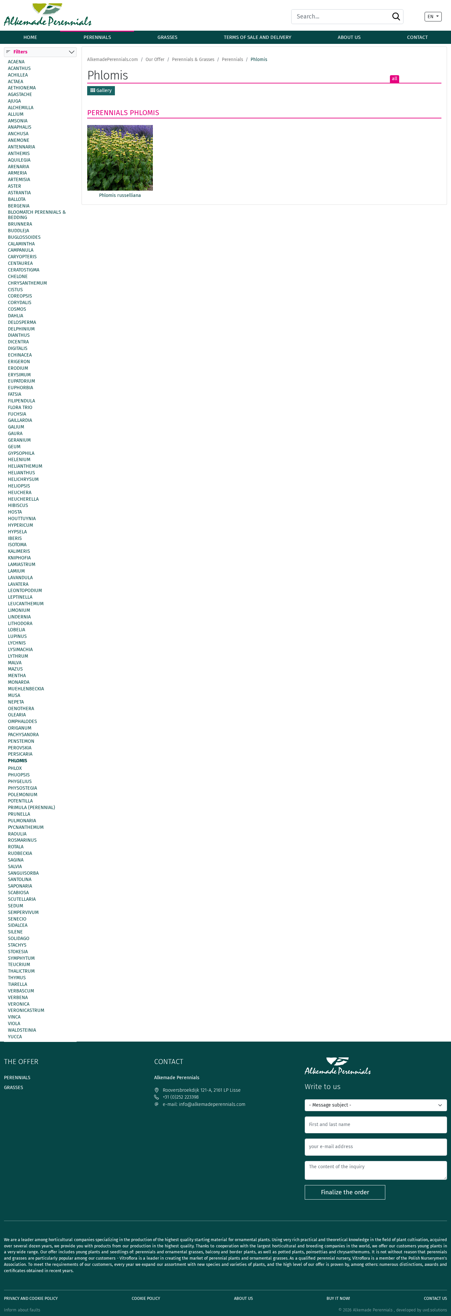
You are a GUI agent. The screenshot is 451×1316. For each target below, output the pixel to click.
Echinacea (20, 355)
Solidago (18, 938)
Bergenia (18, 205)
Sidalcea (17, 925)
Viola (14, 1023)
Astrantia (19, 193)
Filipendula (21, 401)
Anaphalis (19, 127)
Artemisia (19, 179)
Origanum (19, 728)
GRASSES (167, 37)
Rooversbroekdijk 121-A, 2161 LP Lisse (201, 1090)
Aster (14, 186)
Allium (15, 114)
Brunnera (20, 224)
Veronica (18, 1004)
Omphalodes (22, 721)
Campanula (20, 250)
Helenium (19, 459)
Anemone (18, 140)
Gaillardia (20, 420)
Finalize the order (345, 1192)
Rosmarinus (22, 840)
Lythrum (18, 656)
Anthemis (19, 153)
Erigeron (19, 361)
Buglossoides (24, 237)
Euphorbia (20, 388)
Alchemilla (20, 107)
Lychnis (17, 643)
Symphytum (21, 958)
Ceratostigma (23, 270)
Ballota (16, 199)
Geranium (19, 440)
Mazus (15, 669)
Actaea (15, 81)
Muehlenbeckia (26, 689)
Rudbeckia (20, 853)
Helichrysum (23, 479)
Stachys (17, 945)
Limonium (19, 610)
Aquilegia (19, 160)
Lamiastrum (21, 564)
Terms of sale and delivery (257, 37)
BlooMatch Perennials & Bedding (37, 215)
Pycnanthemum (26, 827)
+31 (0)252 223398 (180, 1097)
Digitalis (17, 348)
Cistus (15, 289)
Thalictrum (21, 971)
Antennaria (21, 147)
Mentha (17, 675)
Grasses (13, 1087)
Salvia (15, 866)
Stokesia (18, 952)
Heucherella (23, 499)
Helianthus (21, 473)
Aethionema (22, 88)
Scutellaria (22, 899)
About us (349, 37)
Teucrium (19, 964)
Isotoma (17, 545)
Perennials (107, 112)
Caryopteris (22, 257)
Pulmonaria (22, 821)
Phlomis (17, 761)
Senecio (17, 919)
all (394, 78)
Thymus (17, 978)
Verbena (18, 997)
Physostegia (22, 788)
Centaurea (20, 263)
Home (30, 37)
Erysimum (19, 374)
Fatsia (14, 394)
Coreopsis (20, 296)
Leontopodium (25, 590)
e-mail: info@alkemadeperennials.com (203, 1104)
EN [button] (431, 16)
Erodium (18, 368)
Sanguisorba (23, 873)
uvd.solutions (435, 1309)
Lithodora (20, 623)
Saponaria (20, 886)
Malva (14, 662)
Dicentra (18, 342)
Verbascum (21, 991)
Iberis (15, 538)
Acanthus (19, 68)
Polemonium (22, 794)
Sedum (15, 906)
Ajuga (14, 101)
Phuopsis (19, 775)
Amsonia (17, 120)
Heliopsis (19, 486)
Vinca (14, 1017)
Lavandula (20, 577)
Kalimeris (19, 551)
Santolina (19, 879)
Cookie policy (146, 1298)
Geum (14, 447)
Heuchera (19, 492)
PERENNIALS (97, 37)
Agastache (20, 94)
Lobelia (16, 630)
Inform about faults (22, 1309)
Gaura (15, 433)
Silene (15, 932)
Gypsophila (21, 453)
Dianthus (19, 335)
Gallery (103, 90)
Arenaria (18, 166)
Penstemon (21, 741)
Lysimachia (20, 649)
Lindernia (19, 617)
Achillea (18, 75)
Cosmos (17, 309)
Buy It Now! (338, 1298)
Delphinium (21, 328)
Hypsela (17, 532)
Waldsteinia (22, 1030)
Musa (14, 695)
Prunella (19, 814)
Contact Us (435, 1298)
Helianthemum (25, 466)
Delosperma (22, 322)
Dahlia (15, 316)
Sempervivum (23, 912)
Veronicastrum (26, 1010)
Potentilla (20, 801)
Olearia (17, 715)
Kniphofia (19, 558)
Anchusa (18, 134)
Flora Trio (20, 407)
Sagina (15, 860)
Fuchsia (17, 414)
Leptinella (20, 597)
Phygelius (20, 781)
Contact (417, 37)
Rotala (15, 847)
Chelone (18, 276)
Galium (16, 427)
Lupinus (17, 636)
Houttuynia (22, 518)
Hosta (15, 512)
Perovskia (19, 747)
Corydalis (19, 302)
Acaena (16, 62)
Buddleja (18, 231)
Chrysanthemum (27, 283)
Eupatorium (21, 381)
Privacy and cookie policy (31, 1298)
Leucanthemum (26, 604)
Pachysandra (23, 734)
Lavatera (18, 584)
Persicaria (20, 754)
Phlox (15, 768)
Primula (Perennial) (31, 807)
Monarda (18, 682)
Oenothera (21, 708)
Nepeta (16, 702)
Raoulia (17, 833)
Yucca (15, 1037)
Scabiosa (18, 892)
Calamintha (21, 243)
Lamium (16, 571)
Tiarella (17, 984)
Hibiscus (18, 505)
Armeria (17, 173)
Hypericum (20, 525)
